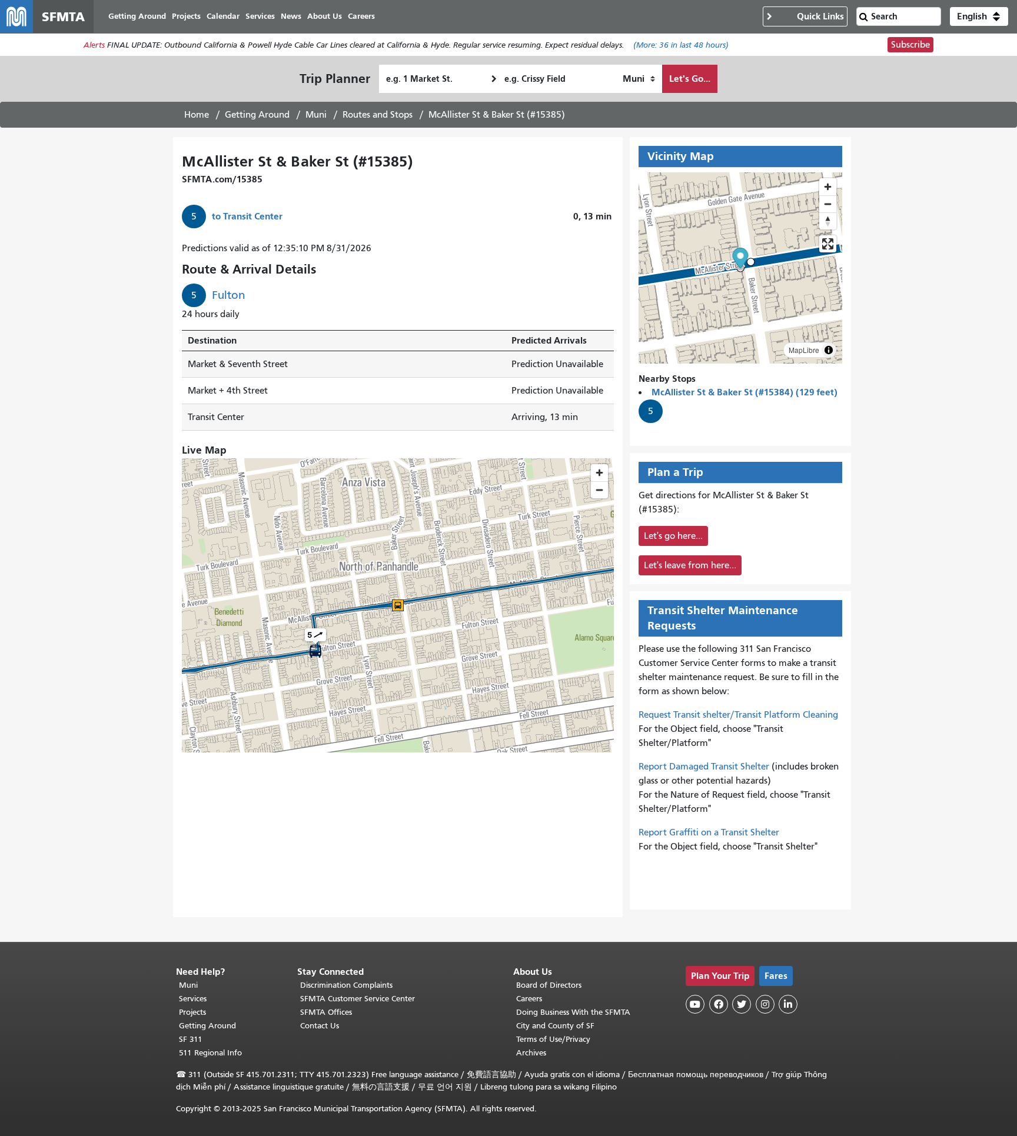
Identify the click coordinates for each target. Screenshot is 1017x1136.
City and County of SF (555, 1026)
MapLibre (804, 350)
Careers (529, 999)
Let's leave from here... (690, 565)
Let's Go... (689, 78)
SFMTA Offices (326, 1012)
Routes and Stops (378, 114)
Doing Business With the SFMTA (573, 1012)
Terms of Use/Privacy (553, 1039)
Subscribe (910, 44)
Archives (531, 1053)
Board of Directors (548, 985)
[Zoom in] (827, 186)
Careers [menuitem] (361, 16)
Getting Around (257, 114)
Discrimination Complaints (346, 985)
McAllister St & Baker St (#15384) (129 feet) (744, 392)
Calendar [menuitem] (223, 16)
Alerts (94, 45)
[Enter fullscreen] (827, 243)
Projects (192, 1012)
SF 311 (190, 1039)
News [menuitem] (291, 16)
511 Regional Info (210, 1053)
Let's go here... (673, 536)
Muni (316, 114)
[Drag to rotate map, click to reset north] (827, 220)
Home (196, 114)
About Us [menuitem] (324, 16)
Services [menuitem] (260, 16)
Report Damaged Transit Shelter (704, 766)
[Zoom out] (827, 203)
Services (193, 999)
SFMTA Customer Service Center (357, 999)
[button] (979, 16)
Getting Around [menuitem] (137, 16)
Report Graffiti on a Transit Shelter (709, 832)
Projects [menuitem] (186, 16)
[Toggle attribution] (829, 350)
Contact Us (319, 1026)
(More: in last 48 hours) (681, 45)
